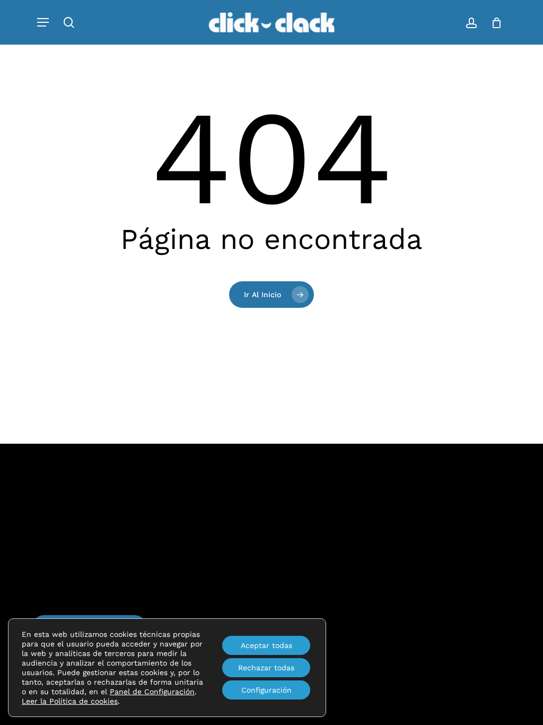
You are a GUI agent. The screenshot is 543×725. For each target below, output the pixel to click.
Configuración (266, 690)
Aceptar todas (266, 645)
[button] (43, 22)
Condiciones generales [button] (310, 568)
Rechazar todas (266, 667)
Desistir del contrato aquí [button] (316, 608)
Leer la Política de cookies (70, 701)
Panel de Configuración (152, 691)
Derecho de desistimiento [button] (317, 588)
